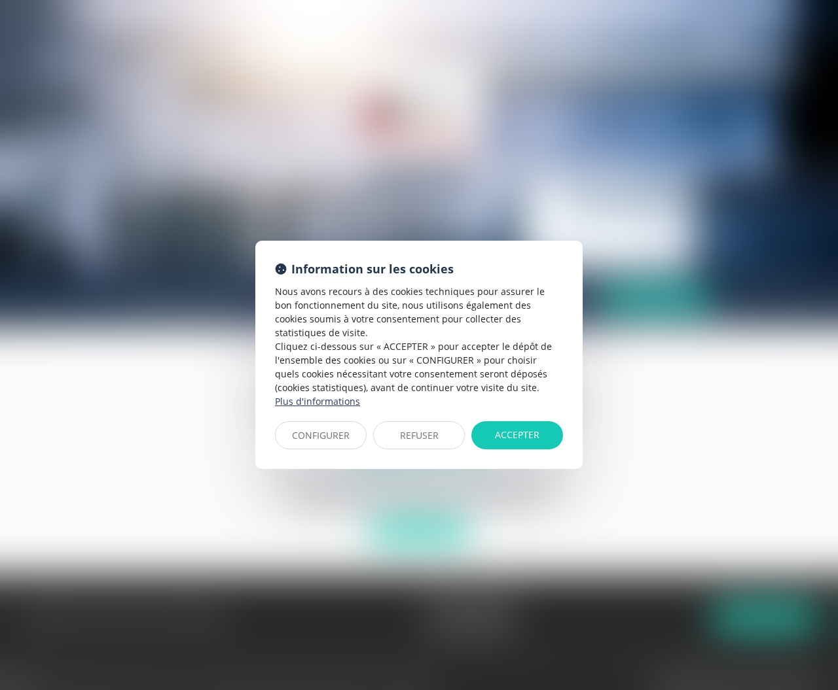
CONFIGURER (321, 435)
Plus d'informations (317, 401)
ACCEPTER (517, 434)
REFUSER (419, 435)
